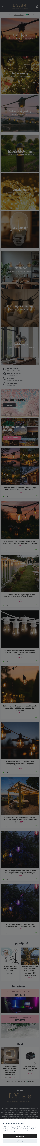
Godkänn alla (20, 1136)
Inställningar (20, 1141)
